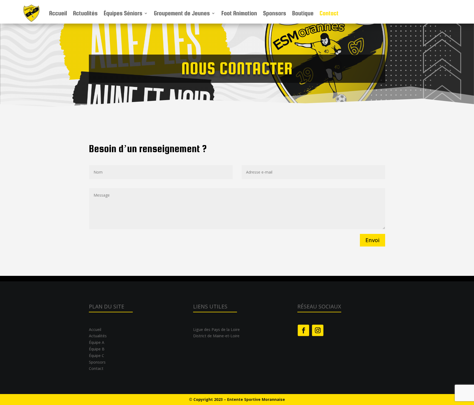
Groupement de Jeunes (182, 13)
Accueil (58, 13)
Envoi (372, 240)
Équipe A (96, 342)
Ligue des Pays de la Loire (216, 329)
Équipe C (96, 355)
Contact (329, 13)
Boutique (303, 13)
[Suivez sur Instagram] (317, 330)
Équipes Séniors (123, 13)
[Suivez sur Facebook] (303, 330)
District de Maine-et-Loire (216, 335)
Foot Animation (239, 13)
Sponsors (274, 13)
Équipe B (97, 349)
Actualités (85, 13)
